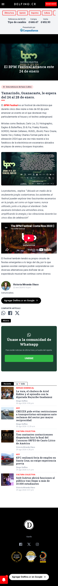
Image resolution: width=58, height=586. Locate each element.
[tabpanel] (29, 439)
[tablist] (29, 384)
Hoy (18, 408)
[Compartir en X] (17, 313)
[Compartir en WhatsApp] (3, 313)
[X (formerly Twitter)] (29, 544)
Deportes (35, 13)
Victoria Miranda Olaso (25, 447)
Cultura (47, 13)
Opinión (22, 13)
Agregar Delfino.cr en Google (19, 300)
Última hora (9, 13)
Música (6, 321)
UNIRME (29, 358)
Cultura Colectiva (29, 62)
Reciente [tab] (7, 384)
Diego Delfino (22, 401)
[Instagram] (37, 544)
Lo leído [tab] (20, 384)
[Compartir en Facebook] (10, 313)
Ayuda (29, 537)
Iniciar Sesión (51, 4)
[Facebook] (20, 544)
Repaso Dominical (25, 388)
